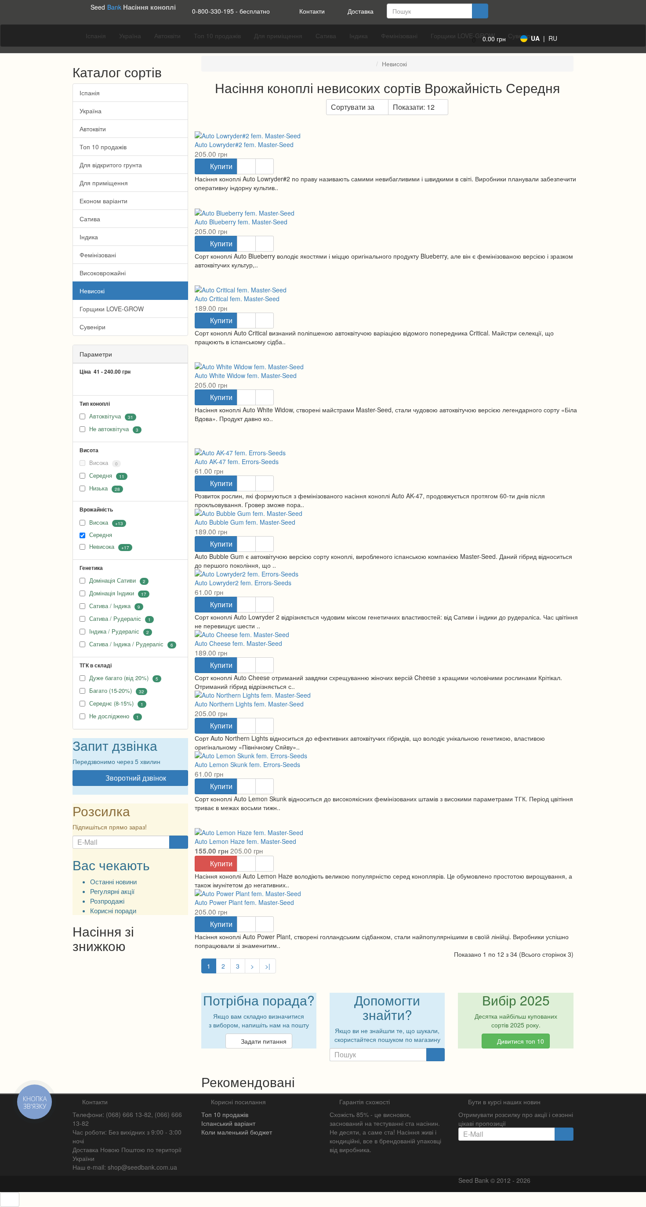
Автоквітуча (105, 416)
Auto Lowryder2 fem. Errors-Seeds (243, 582)
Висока (102, 463)
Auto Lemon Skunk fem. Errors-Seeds (247, 764)
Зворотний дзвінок (135, 778)
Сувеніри (92, 326)
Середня (100, 476)
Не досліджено (109, 716)
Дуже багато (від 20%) (119, 678)
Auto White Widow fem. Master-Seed (246, 375)
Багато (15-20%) (110, 690)
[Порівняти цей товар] (264, 166)
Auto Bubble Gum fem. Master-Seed (245, 522)
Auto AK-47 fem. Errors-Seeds (237, 461)
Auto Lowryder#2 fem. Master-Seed (244, 144)
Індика (89, 236)
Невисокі (92, 290)
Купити (220, 166)
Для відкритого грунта (111, 164)
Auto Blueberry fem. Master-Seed (241, 221)
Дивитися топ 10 (519, 1041)
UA (535, 38)
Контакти (311, 11)
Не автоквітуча (109, 429)
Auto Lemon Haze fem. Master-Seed (245, 841)
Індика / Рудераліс (115, 631)
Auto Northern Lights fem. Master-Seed (249, 703)
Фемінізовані (98, 254)
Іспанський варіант (228, 1123)
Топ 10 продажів (103, 146)
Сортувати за (352, 107)
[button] (486, 39)
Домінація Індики (111, 593)
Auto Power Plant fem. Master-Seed (244, 902)
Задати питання (263, 1041)
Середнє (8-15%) (111, 703)
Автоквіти (93, 128)
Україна (91, 110)
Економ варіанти (103, 200)
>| (267, 966)
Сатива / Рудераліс (115, 618)
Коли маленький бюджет (236, 1132)
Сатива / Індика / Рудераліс (126, 644)
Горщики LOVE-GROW (112, 308)
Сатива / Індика (110, 606)
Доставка (360, 11)
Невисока (101, 546)
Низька (98, 488)
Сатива (90, 218)
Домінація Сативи (112, 580)
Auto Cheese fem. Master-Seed (238, 643)
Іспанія (90, 92)
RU (552, 38)
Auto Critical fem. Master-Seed (237, 298)
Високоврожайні (103, 272)
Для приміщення (104, 182)
